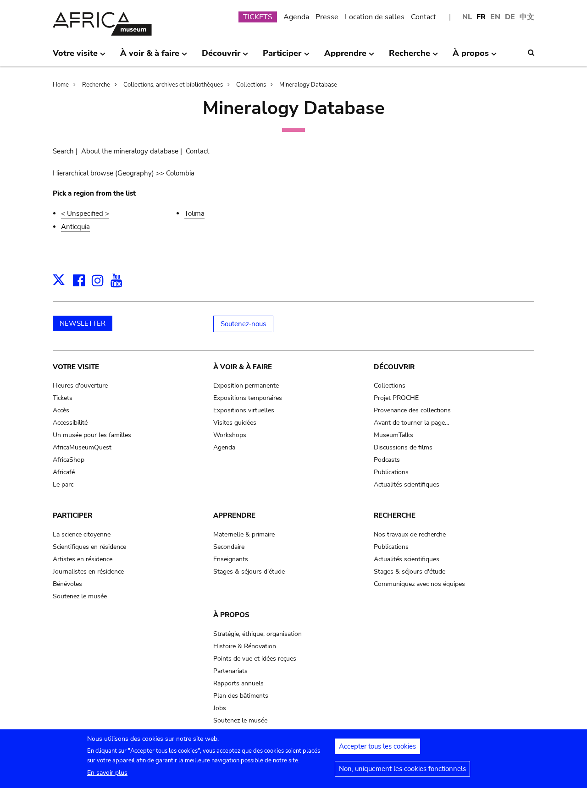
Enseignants (230, 559)
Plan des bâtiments (240, 695)
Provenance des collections (412, 410)
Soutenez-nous (243, 323)
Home (61, 85)
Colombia (180, 173)
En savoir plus (107, 772)
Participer (72, 515)
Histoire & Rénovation (244, 646)
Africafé (64, 472)
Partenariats (230, 671)
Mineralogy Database (308, 85)
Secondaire (228, 546)
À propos (231, 614)
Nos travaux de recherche (410, 534)
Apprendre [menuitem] (345, 57)
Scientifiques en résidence (89, 546)
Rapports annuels (238, 683)
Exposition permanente (246, 385)
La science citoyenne (82, 534)
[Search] (531, 52)
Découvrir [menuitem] (221, 57)
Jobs (219, 708)
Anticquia (75, 226)
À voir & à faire (242, 367)
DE (510, 17)
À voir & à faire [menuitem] (149, 57)
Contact (423, 17)
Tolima (194, 213)
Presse (327, 17)
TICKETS (257, 17)
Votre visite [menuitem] (75, 57)
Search (63, 151)
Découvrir (394, 367)
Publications (391, 472)
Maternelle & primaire (244, 534)
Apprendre (234, 515)
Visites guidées (234, 422)
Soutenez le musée (80, 596)
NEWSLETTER (82, 323)
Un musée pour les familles (92, 435)
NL (467, 17)
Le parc (63, 484)
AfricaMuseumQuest (82, 447)
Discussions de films (403, 447)
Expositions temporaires (247, 398)
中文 (527, 17)
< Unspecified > (85, 213)
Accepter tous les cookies (377, 746)
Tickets (62, 398)
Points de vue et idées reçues (254, 658)
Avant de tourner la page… (411, 422)
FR (481, 17)
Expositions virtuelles (243, 410)
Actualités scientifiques (406, 484)
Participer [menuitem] (282, 57)
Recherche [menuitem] (409, 57)
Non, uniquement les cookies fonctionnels (402, 768)
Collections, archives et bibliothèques (173, 85)
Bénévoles (67, 584)
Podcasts (387, 459)
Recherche (96, 85)
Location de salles (374, 17)
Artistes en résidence (82, 559)
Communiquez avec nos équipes (419, 584)
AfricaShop (68, 459)
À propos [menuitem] (471, 57)
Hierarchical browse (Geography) (103, 173)
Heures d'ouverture (80, 385)
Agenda (296, 17)
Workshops (229, 435)
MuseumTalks (393, 435)
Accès (61, 410)
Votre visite (76, 367)
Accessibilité (70, 422)
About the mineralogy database (129, 151)
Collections (251, 85)
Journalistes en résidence (88, 571)
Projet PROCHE (396, 398)
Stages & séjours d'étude (249, 571)
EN (495, 17)
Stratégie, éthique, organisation (257, 633)
